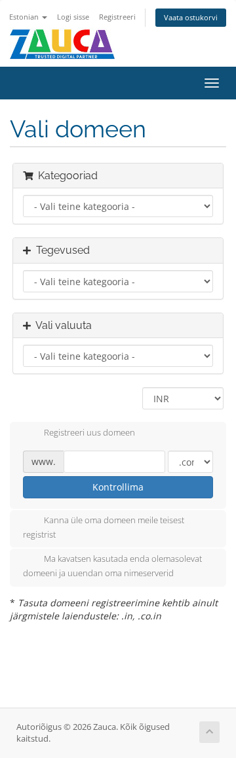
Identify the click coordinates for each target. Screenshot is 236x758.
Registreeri (117, 17)
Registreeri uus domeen (89, 432)
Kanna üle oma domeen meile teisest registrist (103, 527)
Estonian (25, 17)
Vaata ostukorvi (191, 17)
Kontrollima (118, 487)
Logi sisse (73, 17)
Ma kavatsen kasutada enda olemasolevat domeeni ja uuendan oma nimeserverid (112, 566)
